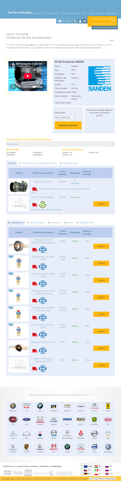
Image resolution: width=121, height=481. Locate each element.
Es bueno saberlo (51, 13)
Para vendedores (34, 13)
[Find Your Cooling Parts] (19, 5)
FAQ (85, 13)
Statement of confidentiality (50, 466)
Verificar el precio (68, 125)
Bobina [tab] (70, 223)
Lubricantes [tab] (56, 223)
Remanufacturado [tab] (70, 163)
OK (91, 479)
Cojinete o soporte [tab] (37, 223)
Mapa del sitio (112, 13)
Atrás (112, 40)
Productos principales (71, 13)
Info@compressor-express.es (104, 24)
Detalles (101, 204)
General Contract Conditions (27, 466)
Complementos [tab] (17, 223)
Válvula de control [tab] (86, 223)
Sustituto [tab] (12, 163)
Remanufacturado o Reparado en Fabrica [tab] (39, 163)
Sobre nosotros (96, 13)
